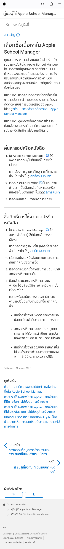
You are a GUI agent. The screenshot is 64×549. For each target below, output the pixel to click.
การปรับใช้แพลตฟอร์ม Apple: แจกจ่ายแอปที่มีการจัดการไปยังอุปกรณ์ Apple (32, 399)
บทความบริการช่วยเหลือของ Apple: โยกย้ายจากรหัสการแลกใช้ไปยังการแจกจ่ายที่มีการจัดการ (32, 422)
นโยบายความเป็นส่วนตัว (13, 538)
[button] (42, 4)
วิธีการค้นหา (52, 192)
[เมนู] (59, 4)
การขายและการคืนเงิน (12, 542)
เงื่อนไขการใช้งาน (34, 538)
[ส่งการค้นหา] (8, 25)
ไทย (4, 527)
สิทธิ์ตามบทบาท (40, 176)
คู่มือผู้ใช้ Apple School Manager (30, 13)
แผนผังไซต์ (30, 542)
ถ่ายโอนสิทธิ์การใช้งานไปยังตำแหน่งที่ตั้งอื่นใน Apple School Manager (30, 389)
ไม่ (34, 495)
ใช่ (14, 495)
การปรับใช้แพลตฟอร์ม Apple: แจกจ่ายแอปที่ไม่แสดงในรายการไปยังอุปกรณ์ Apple (32, 409)
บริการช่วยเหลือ (18, 505)
